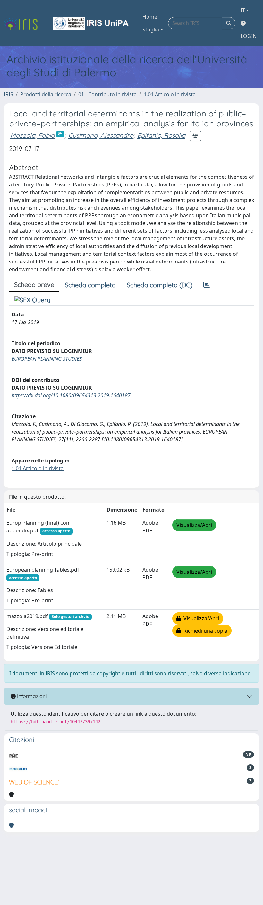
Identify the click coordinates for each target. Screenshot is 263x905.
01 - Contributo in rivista (107, 94)
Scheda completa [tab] (90, 285)
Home (149, 16)
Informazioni (31, 696)
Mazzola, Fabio (32, 135)
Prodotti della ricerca (45, 94)
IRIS (8, 94)
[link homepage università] (91, 23)
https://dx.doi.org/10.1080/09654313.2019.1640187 (71, 395)
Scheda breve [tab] (34, 284)
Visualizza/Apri (194, 525)
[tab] (206, 285)
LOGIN (249, 35)
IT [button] (243, 10)
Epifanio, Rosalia (161, 135)
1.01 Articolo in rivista (170, 94)
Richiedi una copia (204, 630)
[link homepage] (23, 23)
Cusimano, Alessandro (100, 135)
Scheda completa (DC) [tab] (159, 285)
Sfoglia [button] (150, 29)
